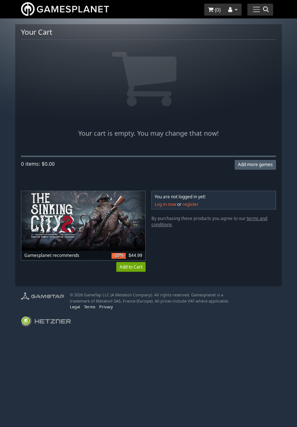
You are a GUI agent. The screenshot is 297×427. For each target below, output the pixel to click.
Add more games (255, 164)
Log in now (165, 204)
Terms (89, 306)
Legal (75, 306)
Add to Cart (131, 267)
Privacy (106, 306)
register (190, 204)
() (217, 9)
